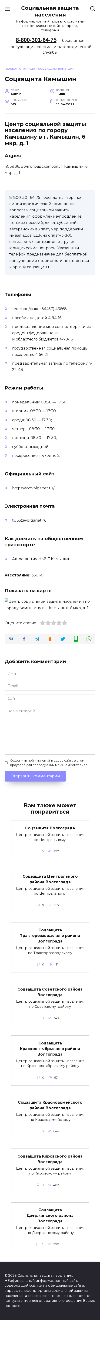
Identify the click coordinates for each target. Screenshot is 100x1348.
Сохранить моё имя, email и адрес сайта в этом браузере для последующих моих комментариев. (49, 763)
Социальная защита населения (50, 11)
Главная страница (20, 68)
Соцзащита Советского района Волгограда (50, 992)
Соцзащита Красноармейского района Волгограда (50, 1105)
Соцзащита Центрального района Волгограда (50, 879)
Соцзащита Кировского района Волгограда (50, 1159)
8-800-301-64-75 (36, 40)
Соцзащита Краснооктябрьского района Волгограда (50, 1048)
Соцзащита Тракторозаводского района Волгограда (50, 935)
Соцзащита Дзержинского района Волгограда (50, 1215)
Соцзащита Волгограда (50, 828)
